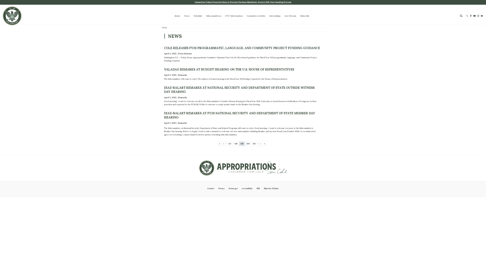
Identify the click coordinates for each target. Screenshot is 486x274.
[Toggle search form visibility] (461, 15)
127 (230, 144)
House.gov (233, 188)
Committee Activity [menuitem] (256, 16)
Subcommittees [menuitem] (213, 16)
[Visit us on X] (467, 15)
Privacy (221, 188)
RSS (258, 188)
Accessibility (247, 188)
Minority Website (271, 188)
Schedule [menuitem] (198, 16)
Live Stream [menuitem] (290, 16)
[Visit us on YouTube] (475, 15)
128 (236, 144)
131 (254, 144)
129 (242, 144)
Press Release (185, 54)
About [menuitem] (177, 16)
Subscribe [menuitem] (305, 16)
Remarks (182, 75)
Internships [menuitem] (275, 16)
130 (248, 144)
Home (164, 28)
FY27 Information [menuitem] (234, 16)
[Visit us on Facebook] (471, 15)
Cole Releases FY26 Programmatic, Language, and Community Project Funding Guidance (242, 48)
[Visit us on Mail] (482, 15)
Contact (210, 188)
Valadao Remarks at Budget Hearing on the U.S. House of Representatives (229, 69)
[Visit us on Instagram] (478, 15)
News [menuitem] (187, 16)
